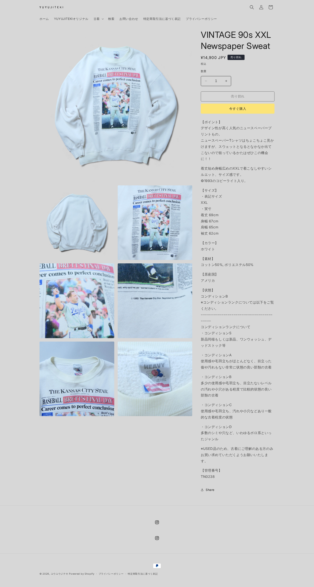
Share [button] (210, 490)
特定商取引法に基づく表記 (143, 573)
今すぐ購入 (237, 109)
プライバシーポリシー (111, 573)
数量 (204, 71)
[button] (98, 18)
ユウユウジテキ (59, 573)
